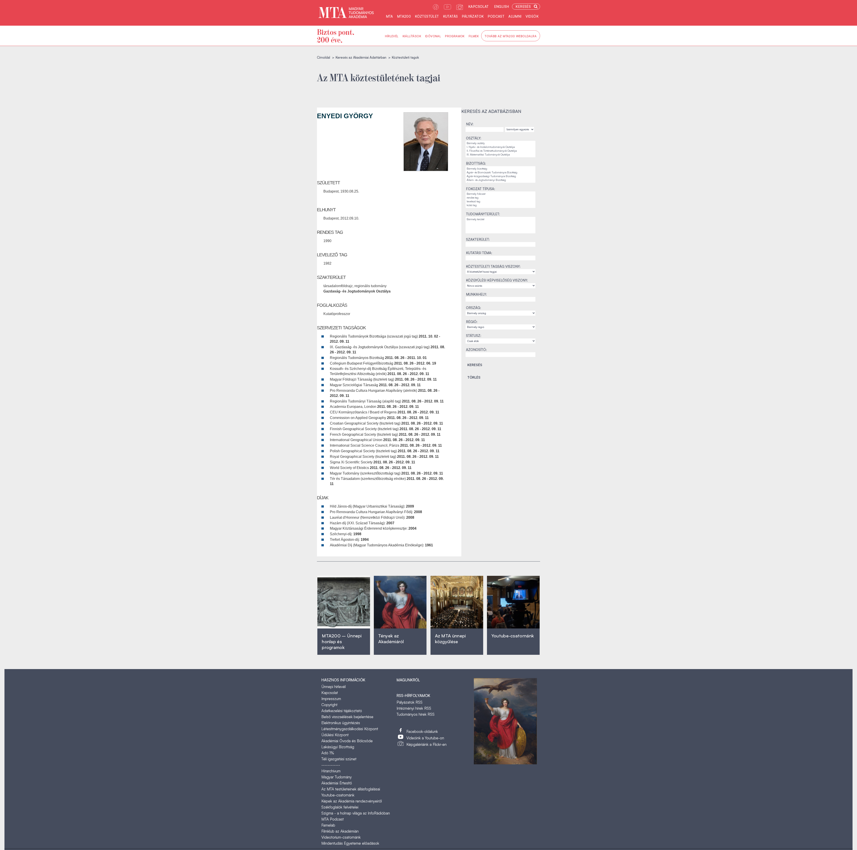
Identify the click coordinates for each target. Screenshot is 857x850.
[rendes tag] (500, 198)
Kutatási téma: (479, 253)
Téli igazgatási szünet (338, 759)
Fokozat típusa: (480, 189)
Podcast (496, 16)
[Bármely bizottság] (500, 169)
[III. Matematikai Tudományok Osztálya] (500, 155)
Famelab (328, 825)
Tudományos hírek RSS (416, 714)
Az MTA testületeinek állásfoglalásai (350, 789)
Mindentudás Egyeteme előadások (350, 843)
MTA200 (404, 16)
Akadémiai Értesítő (336, 783)
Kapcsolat (478, 6)
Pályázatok (473, 16)
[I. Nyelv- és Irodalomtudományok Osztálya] (500, 147)
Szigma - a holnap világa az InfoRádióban (355, 813)
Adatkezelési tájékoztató (341, 710)
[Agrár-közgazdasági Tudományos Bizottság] (500, 176)
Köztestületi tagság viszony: (493, 266)
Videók (532, 16)
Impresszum (331, 698)
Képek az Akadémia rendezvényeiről (351, 801)
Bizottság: (476, 163)
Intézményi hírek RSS (414, 708)
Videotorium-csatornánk (341, 837)
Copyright (329, 704)
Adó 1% (327, 752)
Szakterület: (478, 239)
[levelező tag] (500, 201)
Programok (455, 36)
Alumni (514, 16)
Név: (469, 124)
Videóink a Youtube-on (425, 738)
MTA (389, 16)
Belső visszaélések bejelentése (347, 716)
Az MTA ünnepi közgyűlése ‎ (450, 638)
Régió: (471, 322)
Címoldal (323, 57)
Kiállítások (412, 36)
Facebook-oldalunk (422, 731)
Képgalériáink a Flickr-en (426, 744)
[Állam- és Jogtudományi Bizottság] (500, 180)
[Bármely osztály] (500, 143)
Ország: (473, 308)
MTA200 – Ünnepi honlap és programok (342, 641)
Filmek (474, 36)
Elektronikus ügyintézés (340, 722)
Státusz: (473, 336)
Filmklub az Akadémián (340, 831)
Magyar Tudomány (336, 777)
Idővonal (433, 36)
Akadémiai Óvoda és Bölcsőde (347, 740)
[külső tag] (500, 205)
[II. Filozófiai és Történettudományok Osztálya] (500, 151)
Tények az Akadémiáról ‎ (391, 638)
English (501, 6)
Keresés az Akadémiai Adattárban (360, 57)
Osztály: (473, 138)
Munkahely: (476, 294)
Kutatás (450, 16)
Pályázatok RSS (409, 702)
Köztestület (427, 16)
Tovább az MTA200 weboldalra (511, 36)
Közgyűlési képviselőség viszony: (497, 280)
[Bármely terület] (500, 219)
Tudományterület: (483, 214)
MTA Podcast (332, 819)
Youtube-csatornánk (337, 795)
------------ (330, 765)
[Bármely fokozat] (500, 194)
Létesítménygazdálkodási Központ (349, 728)
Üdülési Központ (335, 734)
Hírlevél (391, 36)
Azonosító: (476, 350)
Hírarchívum (331, 771)
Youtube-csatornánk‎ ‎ (512, 636)
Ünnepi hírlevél (333, 686)
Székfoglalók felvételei (339, 807)
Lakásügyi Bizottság (337, 746)
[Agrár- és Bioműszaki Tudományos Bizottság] (500, 172)
